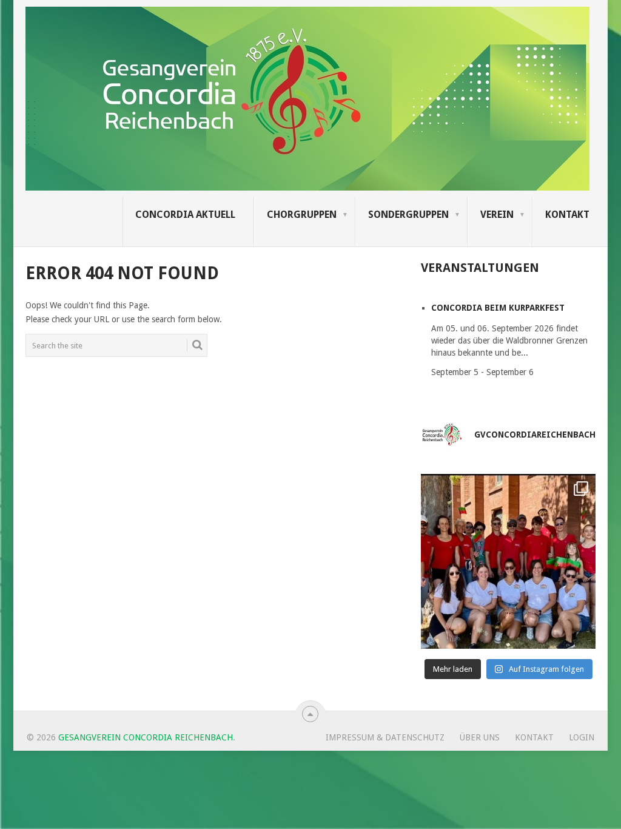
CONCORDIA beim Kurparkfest (498, 308)
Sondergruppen (408, 214)
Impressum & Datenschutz (385, 737)
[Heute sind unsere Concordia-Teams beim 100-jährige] (508, 561)
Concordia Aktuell (185, 214)
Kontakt (567, 214)
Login (581, 737)
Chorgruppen (302, 214)
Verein (497, 214)
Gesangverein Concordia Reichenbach (145, 737)
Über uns (480, 737)
